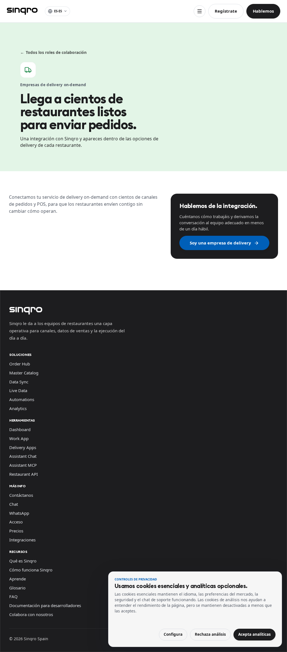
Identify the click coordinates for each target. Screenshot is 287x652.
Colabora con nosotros (31, 614)
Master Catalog (23, 373)
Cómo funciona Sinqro (30, 570)
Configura (173, 634)
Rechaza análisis (210, 634)
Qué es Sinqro (22, 561)
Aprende (17, 579)
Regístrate (226, 11)
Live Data (18, 390)
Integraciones (22, 540)
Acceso (16, 522)
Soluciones (20, 355)
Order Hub (19, 364)
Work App (19, 438)
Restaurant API (23, 474)
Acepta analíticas (254, 634)
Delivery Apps (22, 447)
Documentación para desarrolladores (45, 605)
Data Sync (18, 382)
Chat (13, 504)
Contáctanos (21, 495)
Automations (21, 399)
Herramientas (22, 420)
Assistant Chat (22, 456)
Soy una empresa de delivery (220, 243)
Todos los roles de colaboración (53, 52)
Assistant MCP (23, 465)
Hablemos (263, 11)
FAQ (13, 596)
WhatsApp (19, 513)
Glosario (17, 588)
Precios (16, 531)
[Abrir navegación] (199, 11)
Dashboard (20, 429)
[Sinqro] (22, 11)
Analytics (18, 408)
